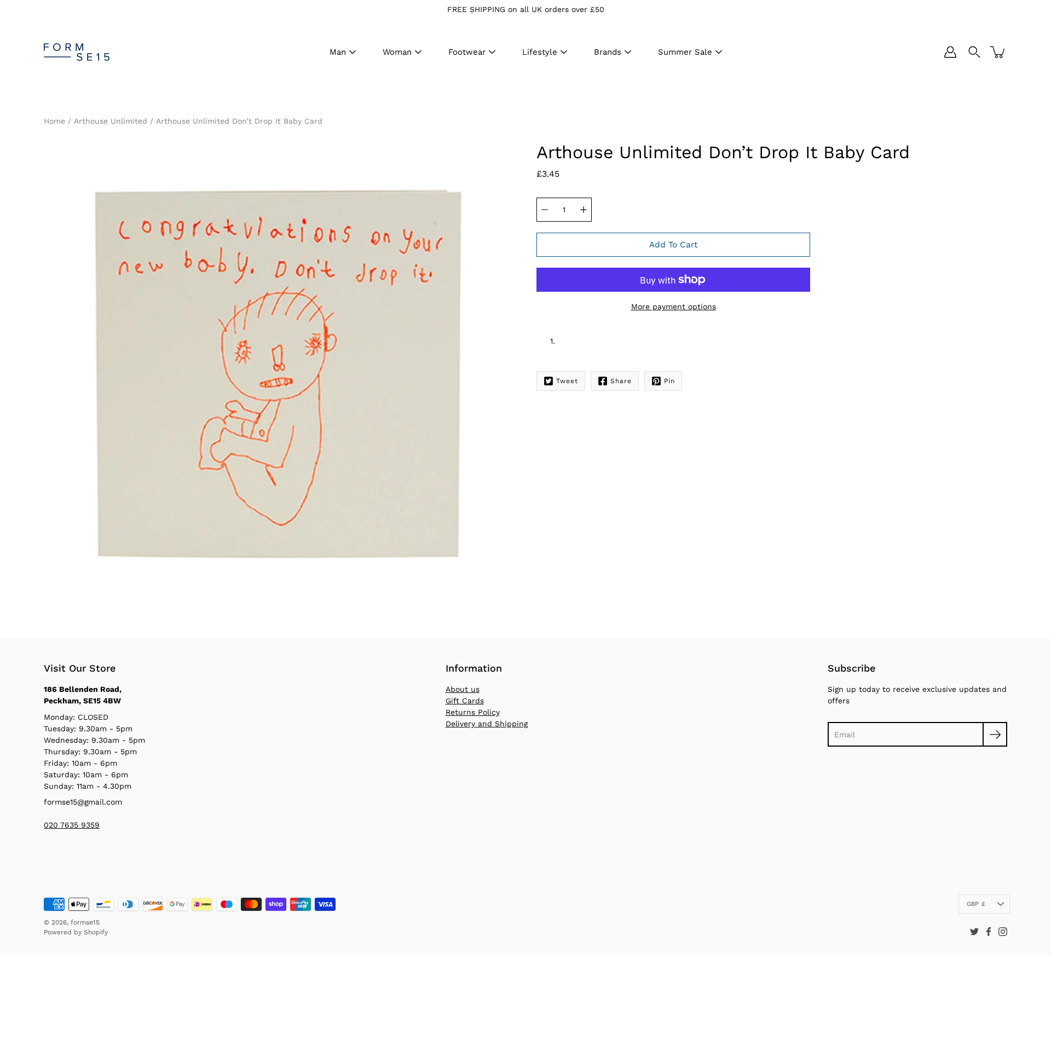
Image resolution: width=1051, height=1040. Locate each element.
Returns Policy (473, 712)
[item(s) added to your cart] (998, 52)
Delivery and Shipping (487, 723)
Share (621, 381)
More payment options (673, 306)
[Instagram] (1002, 931)
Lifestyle (539, 52)
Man (338, 52)
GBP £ (976, 904)
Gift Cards (465, 700)
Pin (669, 381)
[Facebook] (988, 931)
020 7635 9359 (72, 825)
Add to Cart (673, 245)
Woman (397, 52)
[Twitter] (974, 931)
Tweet (567, 381)
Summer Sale (685, 52)
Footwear (467, 52)
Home (54, 121)
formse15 (85, 922)
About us (463, 689)
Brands (607, 52)
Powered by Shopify (76, 932)
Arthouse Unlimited (110, 121)
